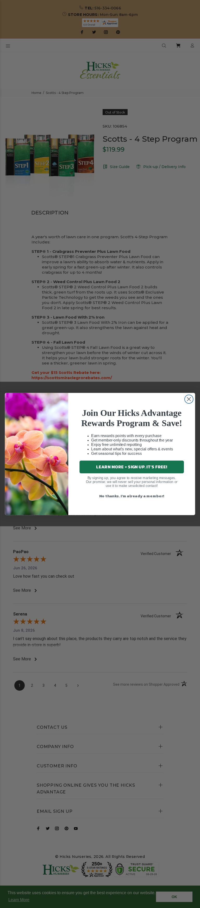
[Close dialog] (189, 399)
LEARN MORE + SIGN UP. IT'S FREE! (131, 466)
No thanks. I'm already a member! (131, 495)
